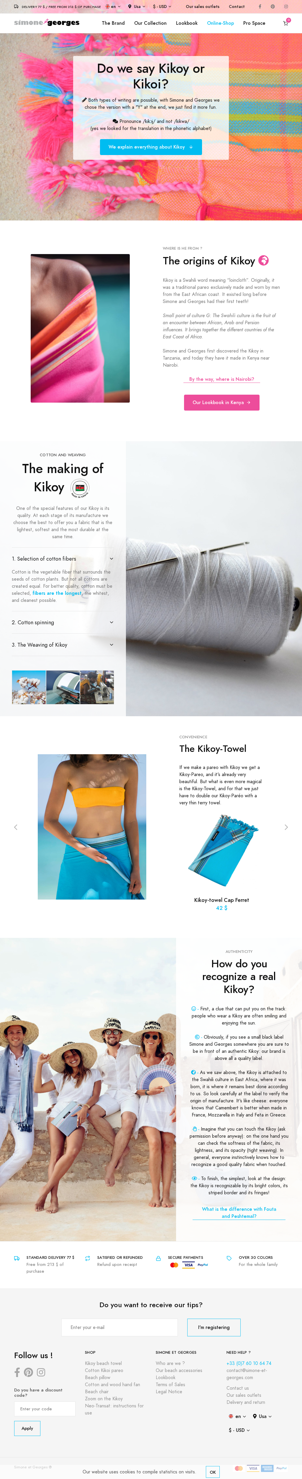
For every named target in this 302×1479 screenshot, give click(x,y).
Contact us (237, 1388)
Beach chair (97, 1392)
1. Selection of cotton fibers (44, 558)
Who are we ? (170, 1363)
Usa (137, 6)
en (113, 6)
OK (213, 1472)
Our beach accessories (179, 1370)
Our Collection (150, 23)
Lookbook (187, 23)
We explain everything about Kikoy (147, 147)
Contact (237, 6)
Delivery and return (245, 1402)
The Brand (113, 23)
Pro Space (254, 23)
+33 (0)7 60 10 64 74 (248, 1363)
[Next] (286, 827)
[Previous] (15, 827)
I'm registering (214, 1327)
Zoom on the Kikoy (104, 1399)
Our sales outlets (202, 6)
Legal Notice (169, 1392)
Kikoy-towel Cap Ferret (221, 900)
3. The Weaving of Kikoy (39, 644)
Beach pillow (97, 1377)
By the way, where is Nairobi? (221, 379)
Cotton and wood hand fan (112, 1384)
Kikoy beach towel (103, 1363)
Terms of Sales (170, 1384)
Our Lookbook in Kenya (218, 402)
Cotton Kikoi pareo (104, 1370)
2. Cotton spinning (33, 622)
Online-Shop (220, 23)
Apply (27, 1428)
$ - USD (160, 6)
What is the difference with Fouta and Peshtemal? (239, 1213)
